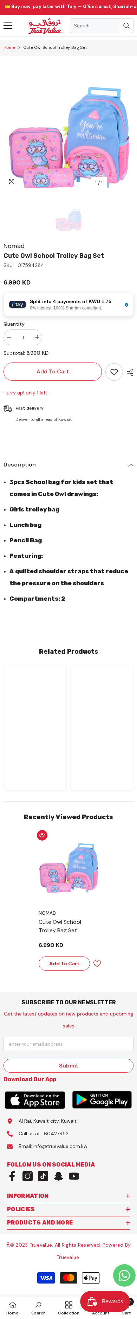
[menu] (8, 25)
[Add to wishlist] (114, 372)
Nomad (14, 246)
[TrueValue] (35, 1099)
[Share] (128, 372)
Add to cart (53, 371)
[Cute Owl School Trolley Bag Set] (68, 861)
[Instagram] (27, 1176)
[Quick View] (42, 835)
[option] (68, 125)
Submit (68, 1065)
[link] (35, 761)
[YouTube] (74, 1176)
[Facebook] (12, 1176)
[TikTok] (43, 1176)
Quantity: (15, 324)
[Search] (101, 26)
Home (9, 47)
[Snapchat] (58, 1176)
